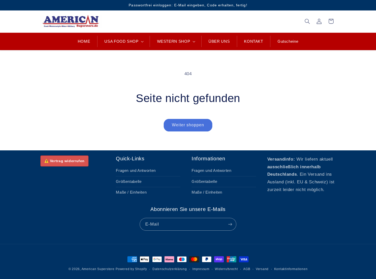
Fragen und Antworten (136, 171)
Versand (262, 269)
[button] (123, 41)
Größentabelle (128, 182)
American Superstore (98, 269)
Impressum (200, 269)
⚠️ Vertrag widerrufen (64, 161)
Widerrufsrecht (226, 269)
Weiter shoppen (188, 125)
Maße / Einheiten (131, 192)
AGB (246, 269)
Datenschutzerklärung (169, 269)
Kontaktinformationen (291, 269)
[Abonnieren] (230, 224)
